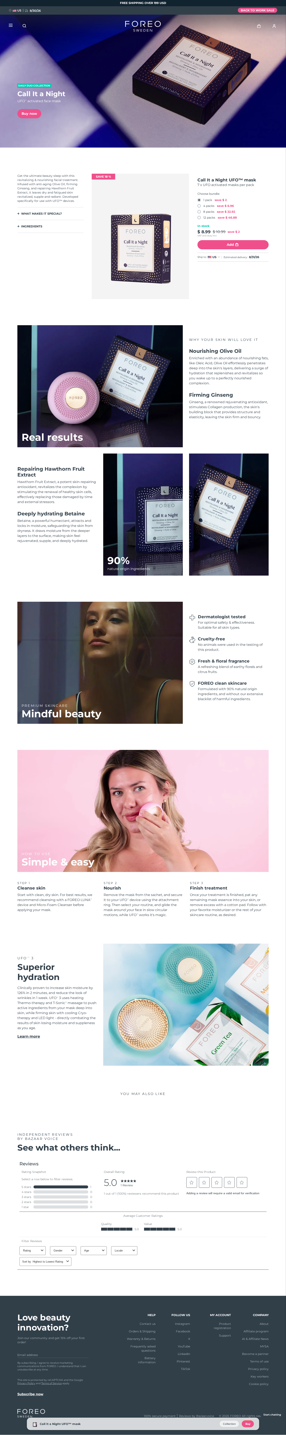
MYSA (264, 1346)
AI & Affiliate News (255, 1339)
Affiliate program (256, 1331)
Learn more (28, 1036)
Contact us (148, 1324)
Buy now (29, 114)
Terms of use (259, 1361)
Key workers (260, 1376)
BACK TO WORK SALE (257, 10)
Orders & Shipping (142, 1331)
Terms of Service (51, 1383)
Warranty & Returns (141, 1339)
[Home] (143, 27)
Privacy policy (258, 1369)
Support (225, 1335)
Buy (247, 1423)
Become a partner (255, 1354)
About (264, 1324)
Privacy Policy (26, 1383)
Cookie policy (259, 1384)
